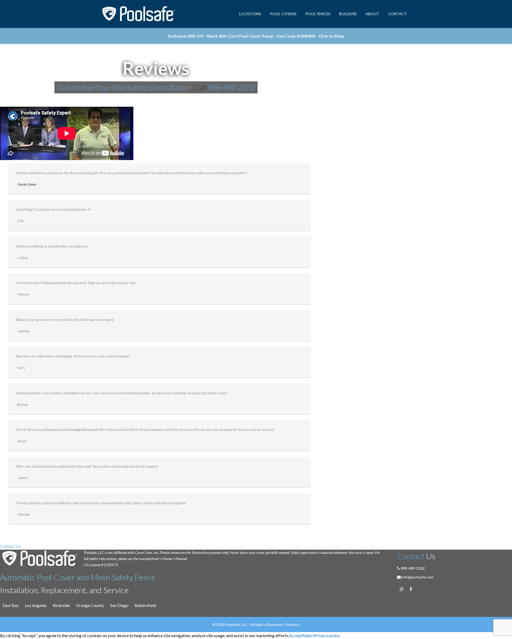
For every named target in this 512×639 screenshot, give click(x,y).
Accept (295, 635)
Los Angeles (36, 605)
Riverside (61, 605)
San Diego (119, 605)
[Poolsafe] (139, 14)
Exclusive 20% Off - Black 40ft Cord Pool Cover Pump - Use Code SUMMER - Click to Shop (256, 35)
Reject (308, 635)
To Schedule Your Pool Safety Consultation (123, 87)
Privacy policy (327, 635)
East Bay (11, 605)
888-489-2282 (231, 87)
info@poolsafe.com (417, 577)
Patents (293, 624)
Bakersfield (145, 605)
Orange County (90, 605)
